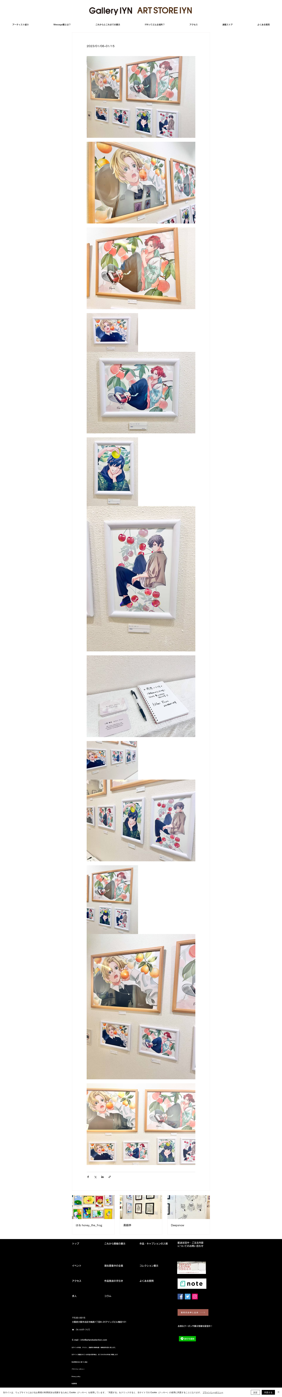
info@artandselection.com (93, 1340)
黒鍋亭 (127, 1225)
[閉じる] (278, 1392)
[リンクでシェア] (109, 1176)
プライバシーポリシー (213, 1392)
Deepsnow (177, 1225)
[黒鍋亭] (141, 1207)
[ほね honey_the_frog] (93, 1207)
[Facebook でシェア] (88, 1176)
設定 (255, 1392)
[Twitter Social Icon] (187, 1296)
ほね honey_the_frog (89, 1225)
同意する (268, 1392)
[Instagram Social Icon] (195, 1296)
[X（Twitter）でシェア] (95, 1176)
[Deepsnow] (188, 1207)
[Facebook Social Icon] (180, 1296)
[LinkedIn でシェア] (102, 1176)
